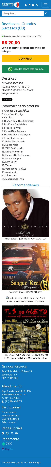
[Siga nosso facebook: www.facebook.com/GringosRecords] (3, 433)
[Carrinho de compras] (29, 4)
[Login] (37, 4)
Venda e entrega (10, 415)
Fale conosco (9, 422)
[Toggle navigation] (45, 5)
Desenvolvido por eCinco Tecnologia (21, 462)
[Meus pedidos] (33, 4)
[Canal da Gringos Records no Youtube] (16, 433)
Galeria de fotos (10, 418)
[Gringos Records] (10, 4)
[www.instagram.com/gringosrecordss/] (7, 433)
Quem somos (9, 412)
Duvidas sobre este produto (28, 69)
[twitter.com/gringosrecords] (12, 433)
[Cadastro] (25, 4)
